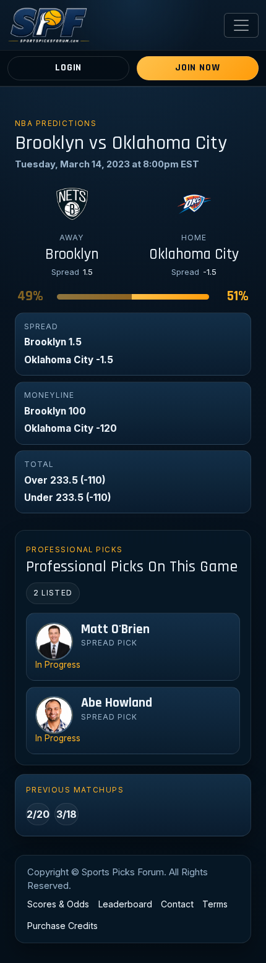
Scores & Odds (58, 904)
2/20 (38, 814)
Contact (177, 904)
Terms (215, 904)
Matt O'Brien (115, 629)
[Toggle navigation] (241, 25)
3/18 (66, 814)
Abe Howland (116, 703)
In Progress (57, 665)
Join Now (197, 67)
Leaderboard (125, 904)
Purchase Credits (62, 925)
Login (68, 67)
